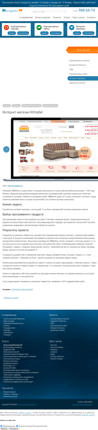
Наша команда (8, 321)
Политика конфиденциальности (82, 404)
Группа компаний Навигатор (13, 319)
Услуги (5, 341)
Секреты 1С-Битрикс (10, 394)
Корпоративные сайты (51, 27)
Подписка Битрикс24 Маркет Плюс (15, 354)
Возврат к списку (11, 298)
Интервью (54, 350)
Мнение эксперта (57, 359)
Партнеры (6, 330)
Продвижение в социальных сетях (15, 379)
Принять (4, 429)
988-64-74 (84, 10)
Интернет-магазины (81, 27)
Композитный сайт (10, 396)
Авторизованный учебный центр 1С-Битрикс (19, 356)
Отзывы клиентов (57, 356)
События (54, 352)
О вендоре (7, 335)
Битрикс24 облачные (58, 321)
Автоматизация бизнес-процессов (16, 370)
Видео (53, 354)
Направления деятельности (13, 323)
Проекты (16, 106)
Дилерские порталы (58, 330)
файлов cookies (88, 415)
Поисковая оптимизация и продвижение (18, 377)
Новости (54, 345)
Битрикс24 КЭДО (9, 368)
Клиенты (6, 326)
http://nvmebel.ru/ (15, 186)
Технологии (7, 388)
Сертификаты (8, 332)
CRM (52, 323)
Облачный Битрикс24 (11, 352)
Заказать (11, 33)
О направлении (9, 315)
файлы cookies (25, 412)
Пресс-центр (55, 341)
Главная (7, 106)
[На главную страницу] (12, 10)
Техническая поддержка (12, 375)
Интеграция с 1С (9, 366)
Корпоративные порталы (18, 27)
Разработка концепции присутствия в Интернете (20, 373)
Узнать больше (23, 33)
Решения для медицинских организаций (18, 382)
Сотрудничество (9, 328)
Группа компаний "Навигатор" (26, 404)
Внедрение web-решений (31, 106)
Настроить (14, 429)
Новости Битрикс (57, 347)
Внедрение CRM (9, 350)
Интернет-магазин (50, 106)
